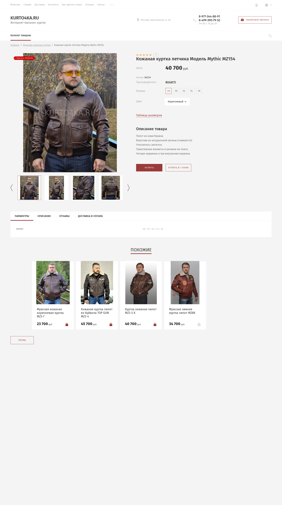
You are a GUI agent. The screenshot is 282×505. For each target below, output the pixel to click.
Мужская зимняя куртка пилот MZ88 (182, 311)
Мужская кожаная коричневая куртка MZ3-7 (50, 312)
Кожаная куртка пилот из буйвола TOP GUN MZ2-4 (96, 312)
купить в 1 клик (178, 167)
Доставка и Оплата (90, 216)
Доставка (40, 4)
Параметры (22, 216)
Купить (149, 167)
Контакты (53, 4)
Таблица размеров (149, 115)
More (112, 4)
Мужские (15, 4)
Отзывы (89, 4)
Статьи (101, 4)
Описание (44, 216)
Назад (22, 340)
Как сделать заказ (72, 4)
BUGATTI (170, 82)
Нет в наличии (199, 324)
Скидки (27, 4)
